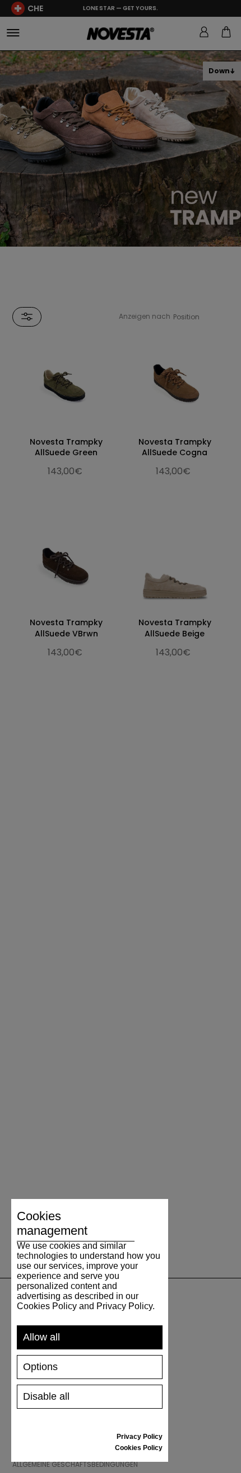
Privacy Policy (140, 1436)
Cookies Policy (139, 1447)
